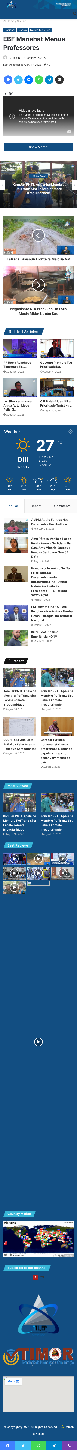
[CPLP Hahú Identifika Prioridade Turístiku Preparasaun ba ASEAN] (57, 387)
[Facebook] (8, 79)
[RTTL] (38, 4)
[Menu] (2, 13)
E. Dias (13, 57)
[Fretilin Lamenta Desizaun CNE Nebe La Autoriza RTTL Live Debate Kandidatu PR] (38, 1042)
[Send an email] (19, 57)
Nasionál (9, 30)
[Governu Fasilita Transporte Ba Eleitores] (38, 873)
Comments (62, 506)
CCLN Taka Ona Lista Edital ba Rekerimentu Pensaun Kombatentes (19, 744)
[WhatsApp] (39, 79)
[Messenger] (28, 79)
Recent (36, 506)
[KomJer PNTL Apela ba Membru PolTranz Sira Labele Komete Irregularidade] (19, 677)
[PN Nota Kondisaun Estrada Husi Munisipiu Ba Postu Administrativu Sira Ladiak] (38, 859)
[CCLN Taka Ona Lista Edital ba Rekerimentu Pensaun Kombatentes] (19, 726)
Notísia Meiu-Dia (40, 30)
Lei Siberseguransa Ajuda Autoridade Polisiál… (17, 405)
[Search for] (75, 13)
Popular (12, 506)
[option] (38, 184)
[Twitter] (18, 79)
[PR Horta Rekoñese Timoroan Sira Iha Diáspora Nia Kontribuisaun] (20, 348)
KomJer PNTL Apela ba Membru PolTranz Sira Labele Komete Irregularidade (39, 188)
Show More (37, 147)
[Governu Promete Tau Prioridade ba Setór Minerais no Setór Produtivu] (57, 348)
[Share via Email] (59, 79)
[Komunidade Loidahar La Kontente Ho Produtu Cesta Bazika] (14, 887)
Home (10, 21)
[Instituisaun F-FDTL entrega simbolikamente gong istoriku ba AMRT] (62, 859)
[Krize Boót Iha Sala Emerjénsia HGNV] (16, 638)
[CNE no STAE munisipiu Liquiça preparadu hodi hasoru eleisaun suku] (62, 873)
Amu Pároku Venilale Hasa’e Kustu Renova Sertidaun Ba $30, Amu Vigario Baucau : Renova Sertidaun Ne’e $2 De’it (51, 547)
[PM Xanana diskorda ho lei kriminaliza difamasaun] (14, 859)
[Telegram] (49, 79)
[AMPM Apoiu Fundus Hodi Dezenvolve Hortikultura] (16, 526)
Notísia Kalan (38, 175)
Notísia (21, 21)
